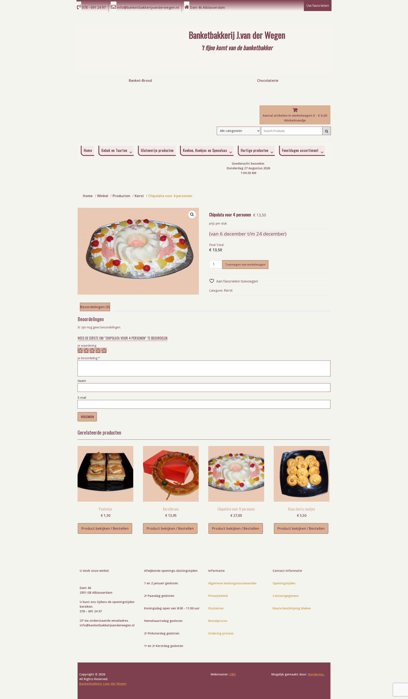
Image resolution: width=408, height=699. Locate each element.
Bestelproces (217, 621)
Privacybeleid (218, 596)
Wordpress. (316, 674)
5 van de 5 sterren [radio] (103, 350)
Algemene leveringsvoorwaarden (232, 583)
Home (88, 150)
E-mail (82, 397)
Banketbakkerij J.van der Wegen (102, 684)
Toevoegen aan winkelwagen (245, 264)
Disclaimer (216, 608)
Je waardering (87, 345)
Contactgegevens (286, 596)
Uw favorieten (317, 5)
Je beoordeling (89, 358)
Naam (82, 381)
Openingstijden (284, 583)
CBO (233, 674)
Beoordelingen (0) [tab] (95, 307)
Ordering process (221, 633)
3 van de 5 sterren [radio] (92, 350)
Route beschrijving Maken (292, 608)
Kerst (228, 290)
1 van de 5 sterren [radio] (80, 350)
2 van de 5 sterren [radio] (86, 350)
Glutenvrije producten (157, 150)
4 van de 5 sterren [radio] (98, 350)
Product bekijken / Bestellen (105, 528)
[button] (192, 214)
